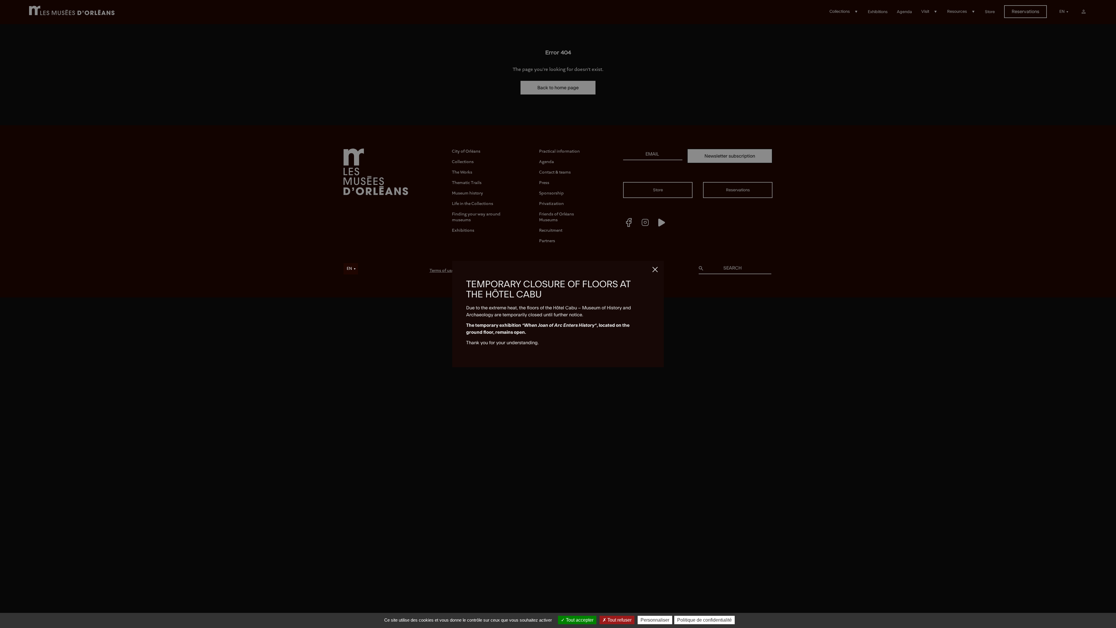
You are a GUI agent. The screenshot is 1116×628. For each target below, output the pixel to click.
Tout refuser (619, 620)
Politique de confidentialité (704, 620)
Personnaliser (655, 620)
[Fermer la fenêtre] (655, 269)
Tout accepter (579, 620)
